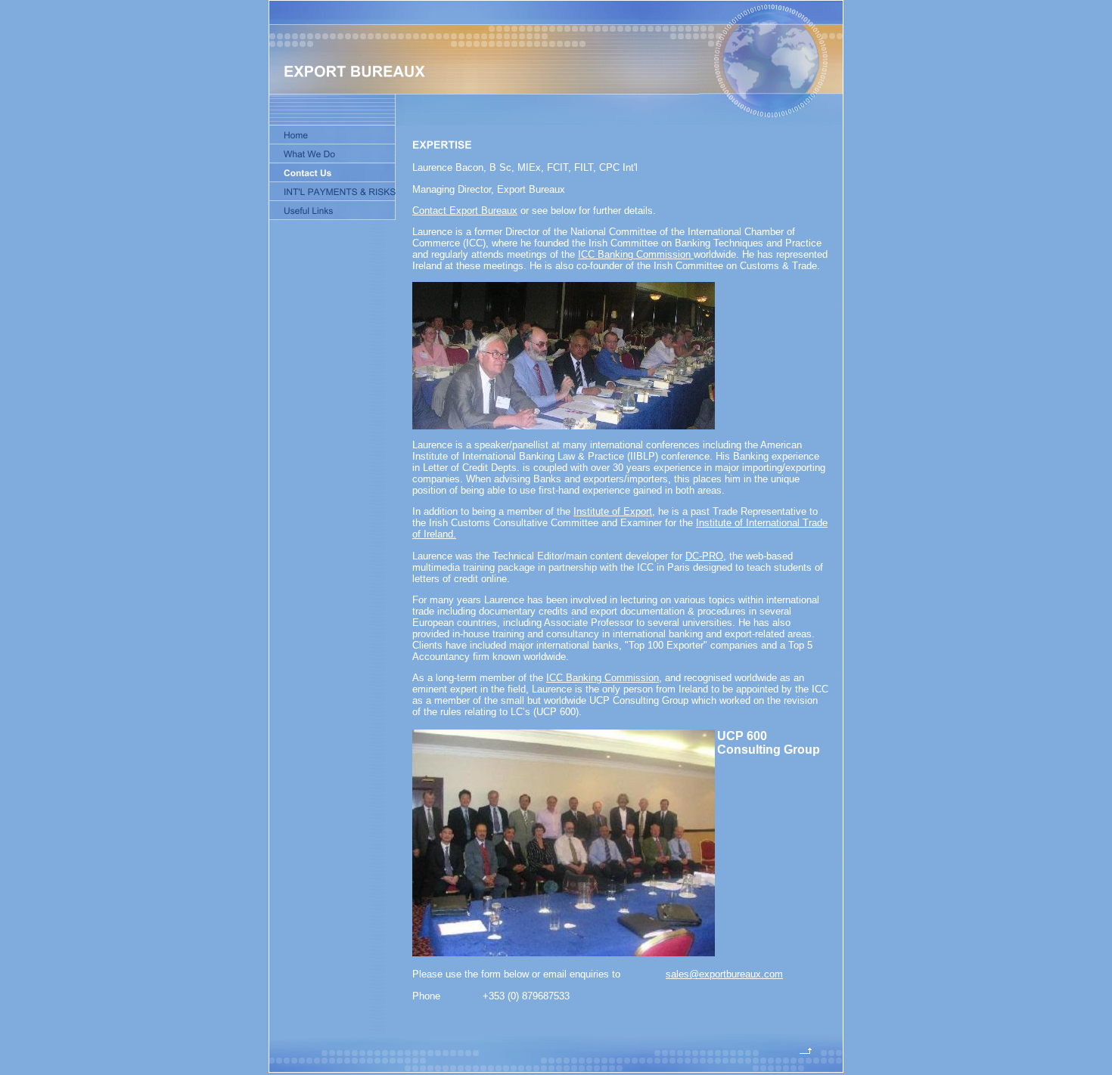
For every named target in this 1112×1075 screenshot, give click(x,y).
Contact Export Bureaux (464, 210)
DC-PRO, (705, 556)
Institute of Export (612, 511)
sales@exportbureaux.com (724, 974)
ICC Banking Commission (636, 254)
